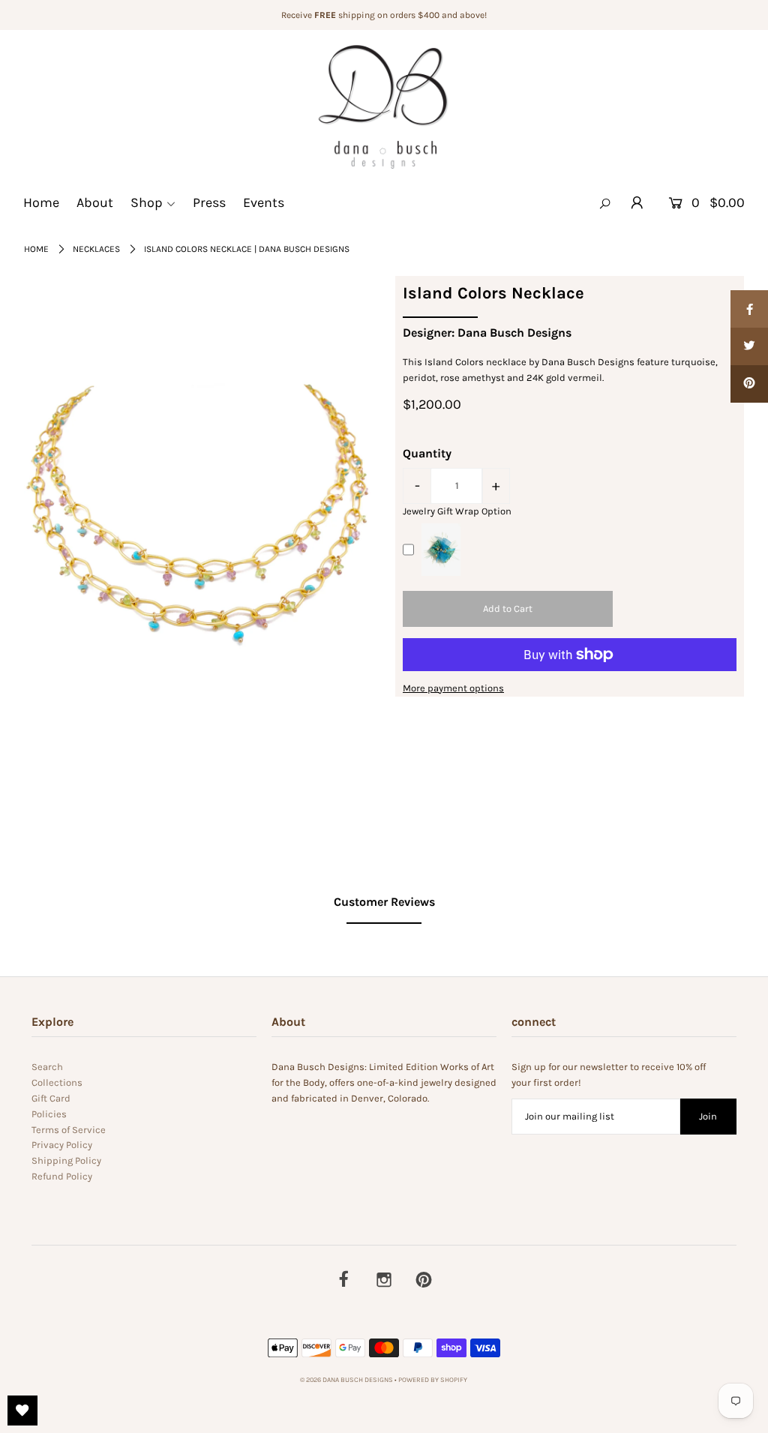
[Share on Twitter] (749, 346)
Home (41, 202)
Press (209, 202)
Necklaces (96, 249)
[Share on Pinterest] (749, 384)
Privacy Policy (62, 1144)
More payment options (453, 688)
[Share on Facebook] (749, 309)
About (94, 202)
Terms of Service (69, 1129)
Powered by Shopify (432, 1380)
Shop (146, 202)
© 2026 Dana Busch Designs (347, 1380)
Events (263, 202)
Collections (57, 1082)
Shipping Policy (66, 1160)
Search (47, 1066)
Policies (49, 1114)
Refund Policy (62, 1176)
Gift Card (51, 1098)
